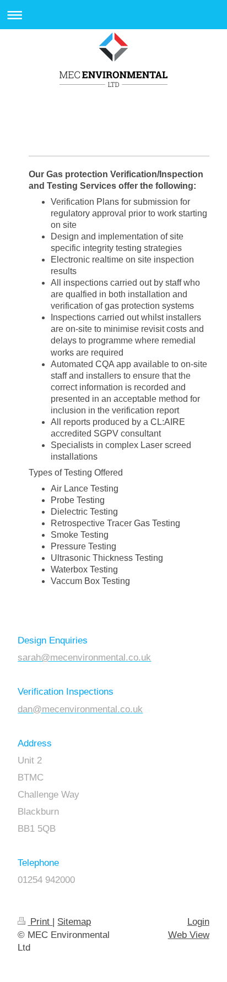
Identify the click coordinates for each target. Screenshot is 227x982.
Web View (188, 935)
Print (40, 921)
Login (198, 921)
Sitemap (74, 921)
